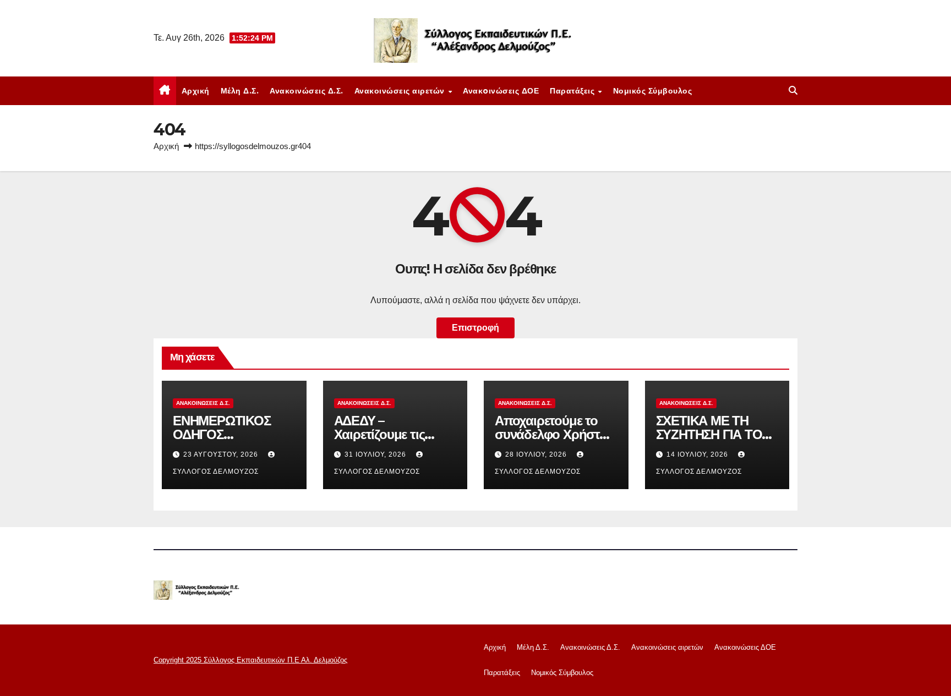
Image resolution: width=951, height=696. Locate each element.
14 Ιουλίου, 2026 (698, 454)
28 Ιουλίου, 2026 (537, 454)
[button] (793, 90)
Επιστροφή (475, 327)
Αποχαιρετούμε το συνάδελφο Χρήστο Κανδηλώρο (551, 434)
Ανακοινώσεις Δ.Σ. (306, 91)
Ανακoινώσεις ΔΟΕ (501, 91)
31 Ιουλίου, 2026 (376, 454)
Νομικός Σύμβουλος (652, 91)
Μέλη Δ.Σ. (240, 91)
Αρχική (196, 91)
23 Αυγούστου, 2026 (221, 454)
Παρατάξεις (573, 91)
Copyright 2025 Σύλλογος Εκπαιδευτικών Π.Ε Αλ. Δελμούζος (250, 660)
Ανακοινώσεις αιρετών (400, 91)
